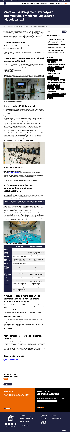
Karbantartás (50, 71)
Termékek (24, 3)
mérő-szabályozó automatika (14, 172)
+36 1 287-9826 (7, 0)
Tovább (5, 378)
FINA (48, 62)
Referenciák (36, 3)
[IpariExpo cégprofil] (64, 1)
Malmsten (49, 75)
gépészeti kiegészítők (52, 64)
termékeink (15, 343)
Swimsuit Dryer (51, 89)
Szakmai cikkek (43, 3)
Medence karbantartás (52, 78)
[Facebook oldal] (6, 424)
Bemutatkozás (44, 415)
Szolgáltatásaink (30, 3)
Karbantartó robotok (24, 421)
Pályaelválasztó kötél (58, 82)
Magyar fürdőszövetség (53, 73)
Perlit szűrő (50, 87)
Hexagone (62, 64)
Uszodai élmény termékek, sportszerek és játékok (28, 424)
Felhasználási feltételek (57, 418)
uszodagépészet (51, 91)
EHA (60, 60)
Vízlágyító (49, 98)
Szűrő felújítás (30, 2)
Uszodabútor (60, 89)
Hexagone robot (51, 66)
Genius (53, 62)
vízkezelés (60, 95)
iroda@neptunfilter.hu (16, 0)
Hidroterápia (60, 66)
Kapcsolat (58, 3)
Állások (43, 416)
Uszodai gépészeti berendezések (26, 418)
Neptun (49, 82)
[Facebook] (58, 1)
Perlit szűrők (22, 415)
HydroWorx (58, 69)
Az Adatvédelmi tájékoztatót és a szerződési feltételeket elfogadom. (49, 404)
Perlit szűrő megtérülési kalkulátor (43, 422)
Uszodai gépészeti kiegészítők (26, 416)
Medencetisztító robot (52, 80)
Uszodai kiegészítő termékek (25, 420)
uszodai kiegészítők (52, 93)
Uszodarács (62, 93)
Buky (56, 60)
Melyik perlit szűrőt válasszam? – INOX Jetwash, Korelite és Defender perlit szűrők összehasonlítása (56, 52)
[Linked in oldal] (9, 424)
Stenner (57, 87)
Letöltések (52, 3)
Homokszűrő (50, 69)
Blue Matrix (50, 60)
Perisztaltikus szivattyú (53, 84)
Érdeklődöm (7, 408)
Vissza (7, 384)
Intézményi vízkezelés (24, 425)
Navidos (62, 80)
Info (48, 3)
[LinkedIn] (60, 1)
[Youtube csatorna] (62, 1)
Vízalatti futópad (51, 95)
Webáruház (63, 3)
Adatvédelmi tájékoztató (57, 416)
